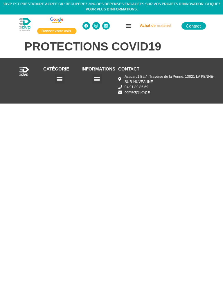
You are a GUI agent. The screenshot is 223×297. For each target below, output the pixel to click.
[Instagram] (96, 26)
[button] (128, 25)
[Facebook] (86, 26)
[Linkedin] (106, 26)
